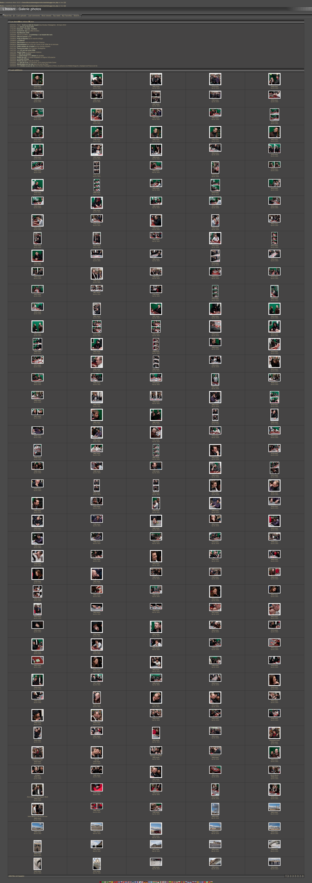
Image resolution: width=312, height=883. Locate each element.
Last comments (34, 16)
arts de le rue (24, 62)
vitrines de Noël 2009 (27, 27)
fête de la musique (25, 54)
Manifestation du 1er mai (25, 64)
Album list (7, 16)
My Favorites (67, 16)
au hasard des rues (46, 35)
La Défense (21, 40)
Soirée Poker (21, 52)
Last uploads (21, 16)
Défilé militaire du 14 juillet (25, 46)
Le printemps (33, 35)
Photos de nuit (21, 57)
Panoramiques (22, 44)
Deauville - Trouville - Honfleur (27, 29)
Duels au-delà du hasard (30, 25)
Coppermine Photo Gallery (159, 880)
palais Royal (23, 56)
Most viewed (46, 16)
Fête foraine (21, 42)
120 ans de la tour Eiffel (27, 50)
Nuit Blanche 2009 (23, 33)
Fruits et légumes (22, 38)
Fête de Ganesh (22, 37)
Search (76, 16)
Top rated (56, 16)
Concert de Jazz (22, 31)
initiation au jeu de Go (27, 66)
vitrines (34, 56)
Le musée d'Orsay (23, 59)
